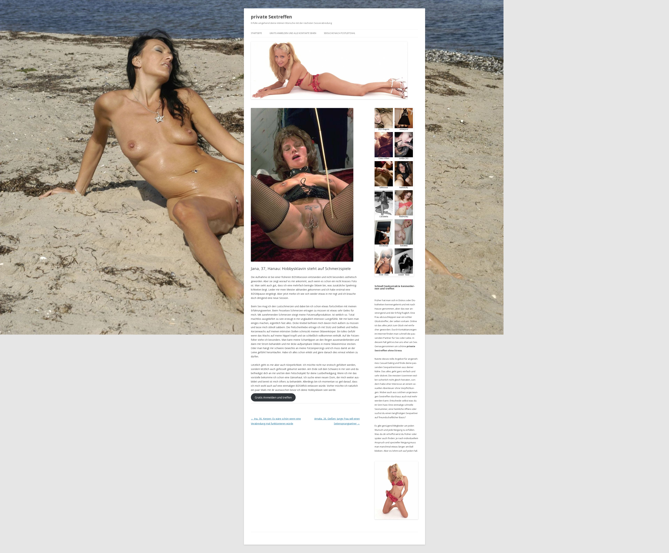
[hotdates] (394, 192)
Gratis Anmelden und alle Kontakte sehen (293, 33)
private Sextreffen (271, 17)
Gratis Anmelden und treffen (273, 397)
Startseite (256, 33)
